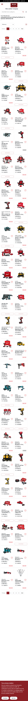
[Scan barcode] (26, 12)
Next (22, 28)
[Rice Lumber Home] (14, 5)
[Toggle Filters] (26, 24)
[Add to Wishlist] (12, 47)
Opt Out (13, 698)
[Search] (23, 12)
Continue (5, 698)
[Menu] (2, 4)
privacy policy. (19, 690)
